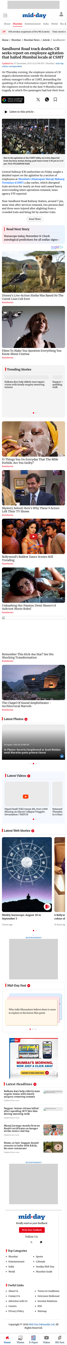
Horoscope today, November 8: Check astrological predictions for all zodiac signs (31, 237)
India (11, 1266)
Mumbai (13, 1256)
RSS (40, 1306)
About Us (13, 1291)
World (11, 1271)
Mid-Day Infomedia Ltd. (42, 1324)
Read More (35, 219)
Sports (39, 1256)
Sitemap (42, 1311)
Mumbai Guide (44, 1271)
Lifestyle (40, 1261)
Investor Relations (47, 1301)
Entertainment (16, 1261)
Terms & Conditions (48, 1291)
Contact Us (14, 1296)
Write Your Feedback (32, 1230)
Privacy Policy (16, 1311)
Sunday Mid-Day (45, 1266)
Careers (12, 1306)
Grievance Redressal (48, 1296)
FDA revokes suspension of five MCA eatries (29, 31)
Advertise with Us (17, 1301)
